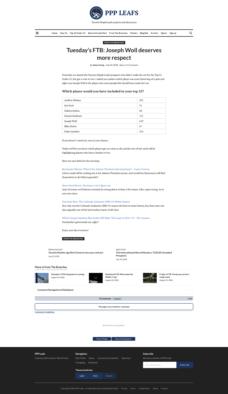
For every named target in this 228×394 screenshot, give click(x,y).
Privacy (124, 388)
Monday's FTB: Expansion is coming (67, 274)
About (91, 358)
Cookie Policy (144, 388)
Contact (164, 388)
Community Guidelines (108, 358)
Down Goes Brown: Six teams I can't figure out (86, 185)
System (109, 376)
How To (63, 33)
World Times (62, 358)
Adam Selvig (97, 65)
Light (82, 376)
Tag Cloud (126, 358)
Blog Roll (144, 33)
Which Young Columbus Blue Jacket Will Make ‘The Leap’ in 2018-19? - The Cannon (106, 218)
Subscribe (184, 365)
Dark (95, 376)
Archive (154, 33)
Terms (133, 388)
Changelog (80, 362)
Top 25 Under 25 (77, 33)
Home (55, 33)
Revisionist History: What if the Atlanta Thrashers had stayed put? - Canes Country (105, 169)
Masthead (93, 362)
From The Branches (118, 33)
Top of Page (101, 339)
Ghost (115, 388)
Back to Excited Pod (97, 33)
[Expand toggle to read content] (189, 289)
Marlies (133, 33)
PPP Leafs (121, 13)
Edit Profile (80, 358)
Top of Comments (123, 339)
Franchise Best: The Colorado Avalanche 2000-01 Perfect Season (96, 201)
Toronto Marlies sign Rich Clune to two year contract (75, 252)
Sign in (164, 33)
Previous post (55, 249)
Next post (121, 249)
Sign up (173, 33)
